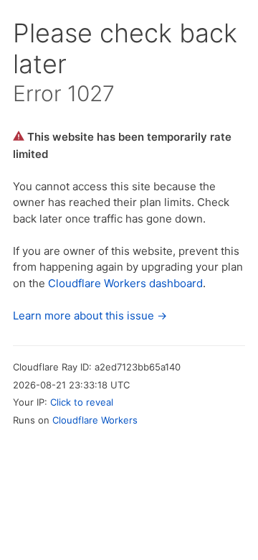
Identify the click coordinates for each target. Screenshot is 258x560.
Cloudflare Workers (95, 420)
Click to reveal (81, 402)
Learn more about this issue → (90, 315)
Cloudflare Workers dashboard (125, 283)
